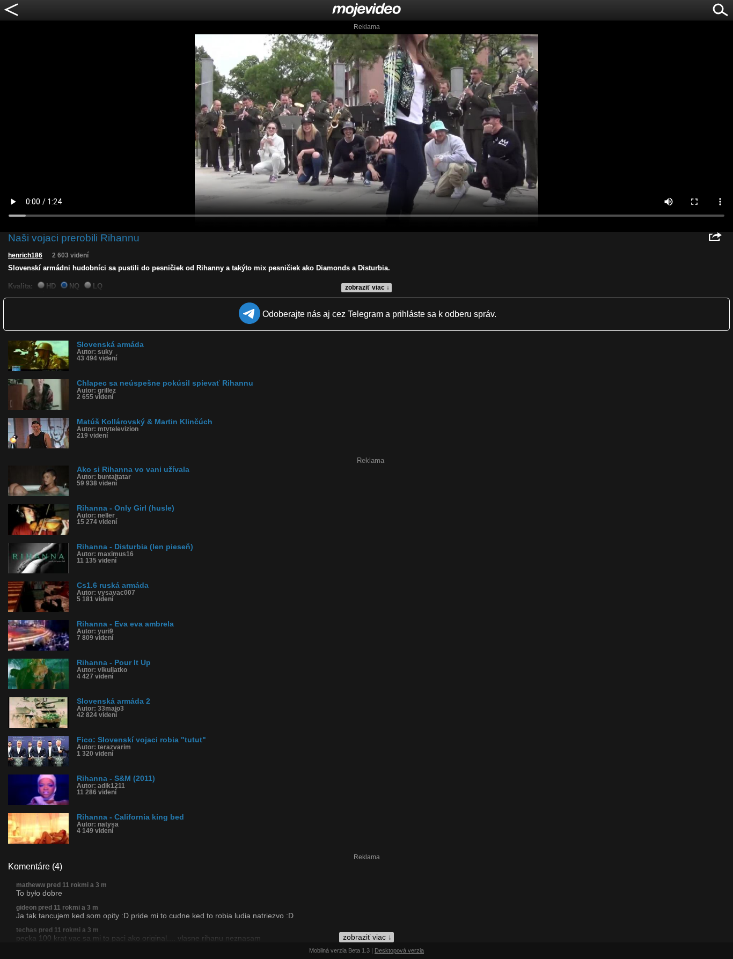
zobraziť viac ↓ (367, 287)
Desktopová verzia (399, 950)
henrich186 (25, 255)
